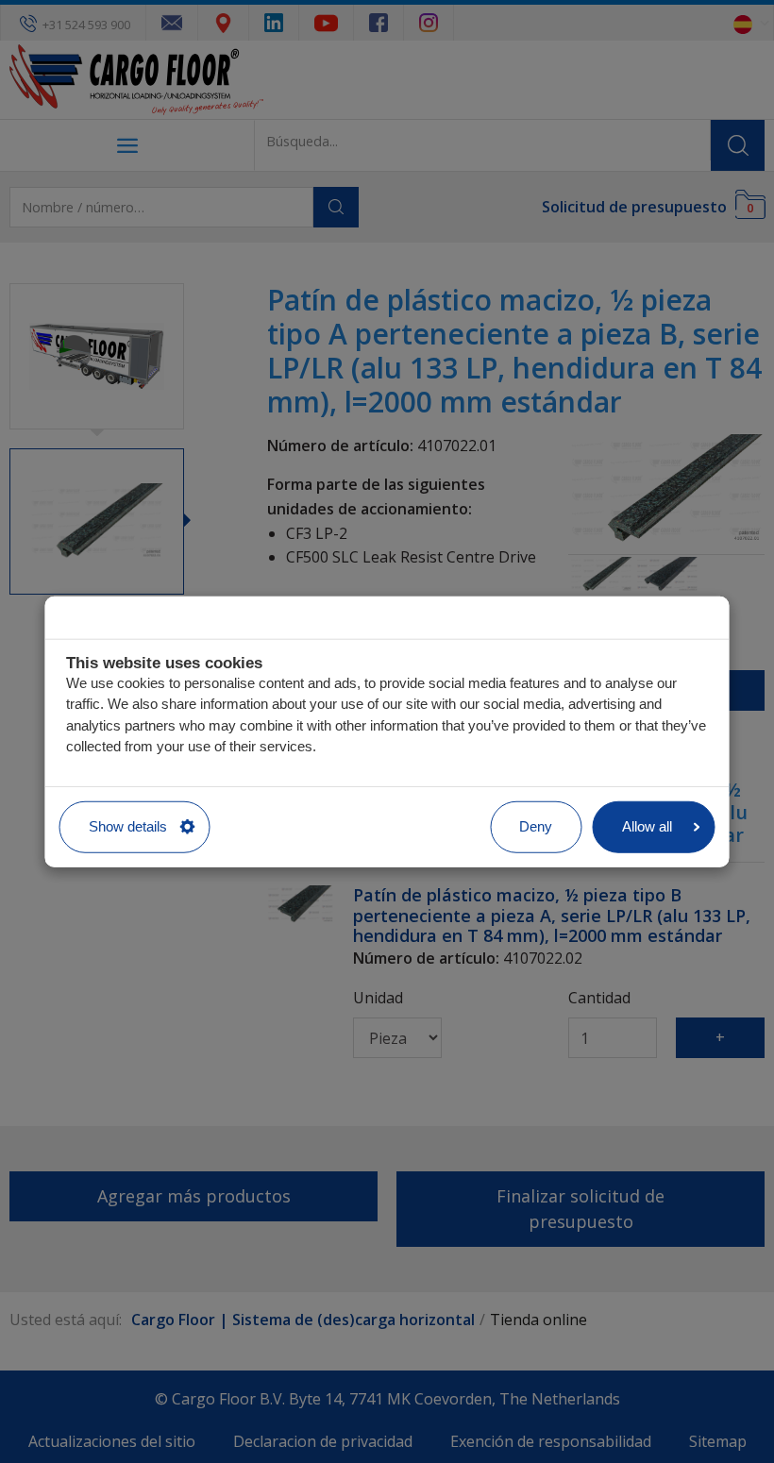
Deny (535, 826)
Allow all (647, 826)
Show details (128, 826)
